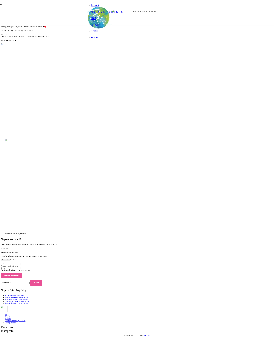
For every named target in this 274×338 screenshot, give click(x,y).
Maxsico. (147, 335)
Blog (6, 315)
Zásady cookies (10, 323)
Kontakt (8, 319)
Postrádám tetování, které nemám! (16, 299)
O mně (7, 317)
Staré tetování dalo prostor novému (17, 301)
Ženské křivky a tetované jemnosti (16, 303)
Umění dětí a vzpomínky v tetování (17, 297)
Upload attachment (24, 256)
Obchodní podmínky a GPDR (15, 321)
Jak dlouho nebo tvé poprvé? (15, 295)
